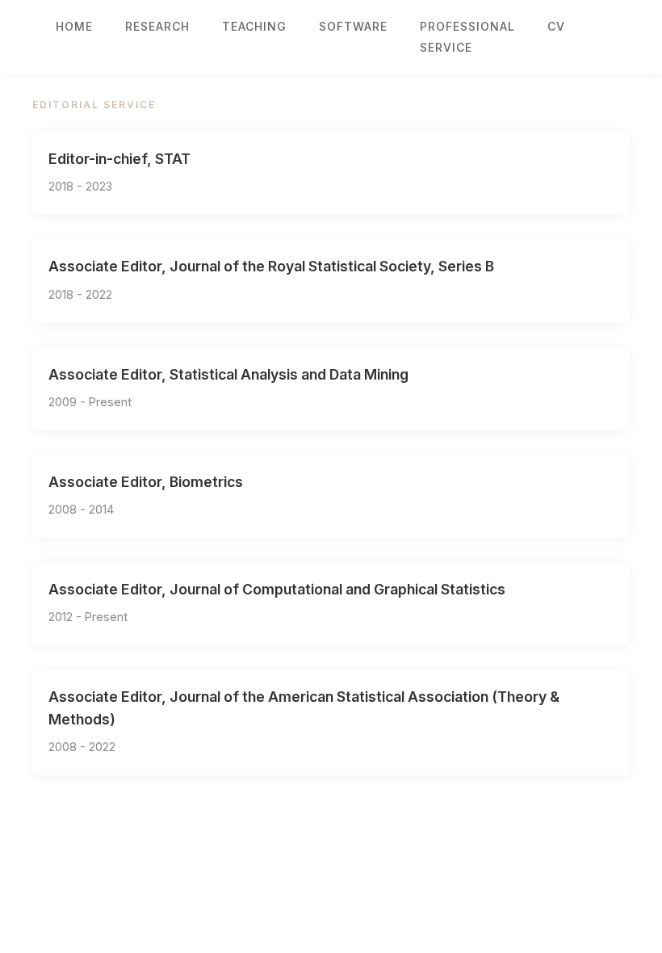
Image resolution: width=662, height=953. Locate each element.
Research (157, 26)
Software (353, 26)
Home (74, 26)
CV (556, 26)
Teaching (254, 26)
